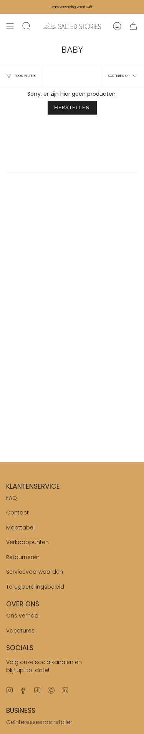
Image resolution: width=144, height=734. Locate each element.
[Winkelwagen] (133, 26)
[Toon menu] (10, 26)
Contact (17, 512)
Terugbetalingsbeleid (35, 587)
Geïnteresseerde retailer (39, 722)
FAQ (11, 498)
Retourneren (23, 557)
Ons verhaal (23, 615)
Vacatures (20, 630)
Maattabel (20, 527)
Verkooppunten (27, 542)
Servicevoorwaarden (34, 572)
